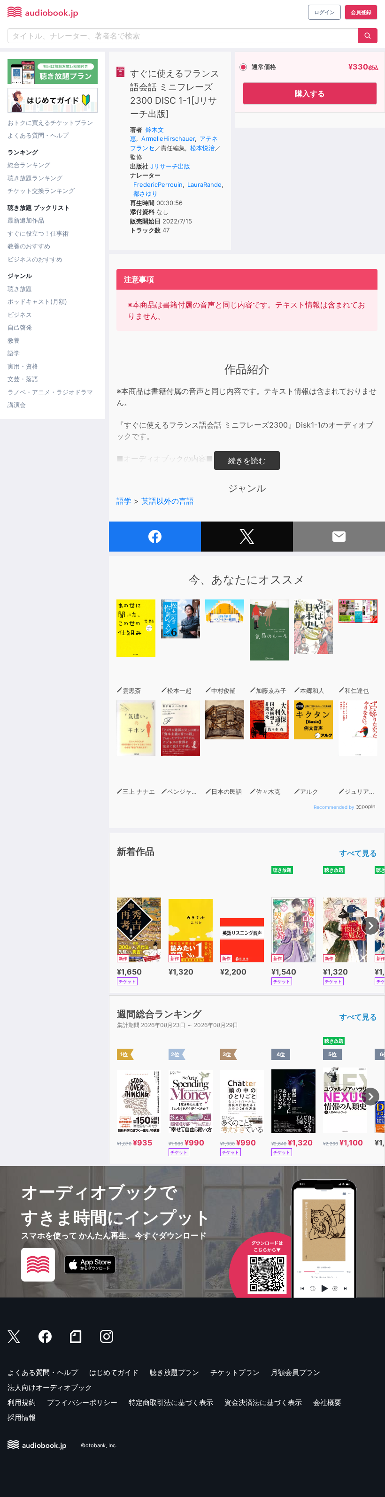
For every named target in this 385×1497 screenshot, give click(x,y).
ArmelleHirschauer (168, 138)
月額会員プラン (295, 1372)
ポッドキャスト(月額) (37, 301)
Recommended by (334, 807)
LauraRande (204, 184)
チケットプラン (235, 1372)
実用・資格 (23, 366)
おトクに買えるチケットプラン (50, 122)
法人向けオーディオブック (50, 1387)
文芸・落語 (23, 379)
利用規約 (22, 1402)
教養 (14, 340)
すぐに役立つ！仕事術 (38, 233)
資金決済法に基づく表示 (263, 1402)
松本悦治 (202, 148)
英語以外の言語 (167, 501)
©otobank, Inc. (99, 1446)
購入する (310, 93)
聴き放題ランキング (35, 178)
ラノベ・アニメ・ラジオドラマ (50, 392)
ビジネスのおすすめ (35, 259)
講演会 (17, 404)
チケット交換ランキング (41, 190)
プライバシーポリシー (82, 1402)
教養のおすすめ (29, 246)
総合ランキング (29, 165)
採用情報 (22, 1417)
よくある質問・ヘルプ (38, 135)
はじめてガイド (114, 1372)
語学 (14, 353)
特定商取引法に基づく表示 (171, 1402)
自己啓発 (20, 327)
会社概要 (327, 1402)
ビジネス (20, 314)
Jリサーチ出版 (170, 166)
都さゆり (145, 193)
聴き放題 (20, 288)
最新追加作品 (26, 220)
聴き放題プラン (174, 1372)
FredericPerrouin (158, 184)
